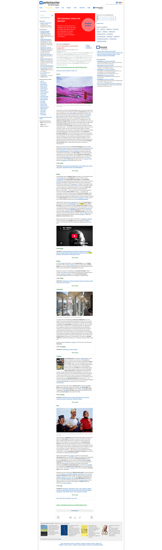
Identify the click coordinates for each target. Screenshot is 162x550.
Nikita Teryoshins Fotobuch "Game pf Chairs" (106, 51)
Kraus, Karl (62, 282)
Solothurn (89, 490)
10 (111, 18)
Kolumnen (89, 543)
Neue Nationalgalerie (78, 167)
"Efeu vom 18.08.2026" (105, 65)
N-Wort (73, 397)
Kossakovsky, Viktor (60, 491)
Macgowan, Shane (83, 252)
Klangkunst (76, 251)
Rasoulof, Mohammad (66, 490)
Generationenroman (101, 36)
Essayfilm (58, 490)
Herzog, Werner (85, 397)
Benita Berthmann (44, 88)
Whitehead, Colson (67, 397)
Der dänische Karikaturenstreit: (46, 65)
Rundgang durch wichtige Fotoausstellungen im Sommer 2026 (110, 52)
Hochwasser (59, 167)
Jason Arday (115, 29)
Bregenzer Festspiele (84, 281)
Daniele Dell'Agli (43, 103)
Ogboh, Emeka (82, 251)
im (64, 160)
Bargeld (67, 252)
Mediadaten (61, 544)
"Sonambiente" (59, 179)
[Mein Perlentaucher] (117, 2)
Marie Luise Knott (44, 85)
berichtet (58, 182)
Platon (70, 167)
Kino (63, 7)
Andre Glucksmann (44, 96)
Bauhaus (99, 31)
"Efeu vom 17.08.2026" (105, 75)
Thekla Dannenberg (44, 91)
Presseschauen (49, 7)
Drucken (88, 45)
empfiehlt (76, 151)
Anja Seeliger (43, 111)
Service (66, 544)
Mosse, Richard (66, 166)
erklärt (63, 263)
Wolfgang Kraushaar (44, 106)
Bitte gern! (87, 213)
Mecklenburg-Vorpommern (102, 38)
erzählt (73, 342)
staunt (70, 113)
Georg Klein (42, 102)
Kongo (80, 166)
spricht (87, 208)
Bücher (57, 7)
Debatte (97, 543)
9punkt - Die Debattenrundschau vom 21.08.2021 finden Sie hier (71, 67)
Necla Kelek (42, 100)
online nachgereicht (64, 151)
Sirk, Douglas (75, 490)
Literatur (73, 70)
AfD (98, 29)
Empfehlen (88, 46)
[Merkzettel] (79, 517)
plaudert (67, 211)
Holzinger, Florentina (74, 281)
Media (89, 7)
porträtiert (72, 455)
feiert (85, 222)
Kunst (57, 70)
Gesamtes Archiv (99, 23)
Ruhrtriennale (66, 281)
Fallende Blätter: (43, 75)
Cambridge (105, 31)
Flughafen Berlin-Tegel (68, 251)
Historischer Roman (77, 399)
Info (68, 523)
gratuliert (73, 467)
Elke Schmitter (43, 82)
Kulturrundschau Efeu (53, 11)
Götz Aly (42, 81)
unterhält (73, 202)
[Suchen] (52, 15)
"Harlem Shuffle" (84, 358)
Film (76, 70)
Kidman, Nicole (69, 491)
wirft (72, 457)
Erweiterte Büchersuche (45, 17)
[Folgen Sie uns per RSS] (122, 2)
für (75, 148)
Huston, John (79, 488)
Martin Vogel (42, 113)
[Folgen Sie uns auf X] (118, 2)
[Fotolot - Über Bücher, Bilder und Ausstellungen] (102, 48)
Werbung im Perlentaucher (45, 22)
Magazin (69, 7)
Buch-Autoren (77, 543)
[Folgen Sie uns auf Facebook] (120, 2)
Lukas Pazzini (43, 90)
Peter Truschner (43, 105)
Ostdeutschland (113, 38)
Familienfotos (66, 167)
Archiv (75, 7)
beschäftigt (89, 464)
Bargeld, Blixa (65, 254)
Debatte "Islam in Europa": (45, 58)
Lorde (78, 254)
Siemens (68, 282)
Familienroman (112, 31)
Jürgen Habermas (44, 97)
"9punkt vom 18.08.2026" (106, 69)
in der (87, 158)
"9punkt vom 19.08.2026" (106, 61)
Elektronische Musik (74, 252)
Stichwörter (83, 543)
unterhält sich (73, 264)
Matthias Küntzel (43, 108)
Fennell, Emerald (82, 490)
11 (113, 18)
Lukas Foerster (43, 93)
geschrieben (72, 208)
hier (91, 474)
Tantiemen (58, 254)
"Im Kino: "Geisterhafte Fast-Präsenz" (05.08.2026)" (109, 83)
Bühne (64, 70)
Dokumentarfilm (72, 203)
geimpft (62, 178)
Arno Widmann (43, 114)
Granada (75, 349)
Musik (61, 70)
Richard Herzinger (44, 99)
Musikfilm (89, 251)
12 (115, 18)
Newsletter (82, 7)
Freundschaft (110, 34)
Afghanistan (65, 488)
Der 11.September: (44, 72)
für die (65, 148)
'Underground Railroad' (63, 381)
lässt (72, 437)
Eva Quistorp (43, 110)
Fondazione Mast (74, 166)
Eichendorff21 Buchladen (98, 544)
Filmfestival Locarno (101, 34)
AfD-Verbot (102, 29)
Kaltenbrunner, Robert (68, 349)
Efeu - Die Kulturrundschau (63, 44)
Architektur (68, 70)
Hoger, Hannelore (77, 491)
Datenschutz (89, 544)
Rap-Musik (84, 491)
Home (40, 7)
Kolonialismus (72, 488)
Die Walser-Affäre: (44, 68)
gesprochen (74, 184)
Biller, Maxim (78, 397)
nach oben (75, 170)
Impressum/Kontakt (82, 544)
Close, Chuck (89, 166)
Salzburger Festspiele (101, 41)
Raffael (84, 166)
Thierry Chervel (43, 87)
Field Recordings (73, 254)
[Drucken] (75, 517)
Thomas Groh (43, 94)
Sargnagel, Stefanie (86, 488)
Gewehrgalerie (66, 157)
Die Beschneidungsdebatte (45, 54)
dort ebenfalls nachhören (82, 199)
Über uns (70, 544)
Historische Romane (61, 399)
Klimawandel (109, 36)
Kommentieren (89, 47)
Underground (69, 399)
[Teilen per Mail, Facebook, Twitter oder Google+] (70, 517)
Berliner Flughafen (60, 252)
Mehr (70, 142)
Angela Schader (43, 84)
